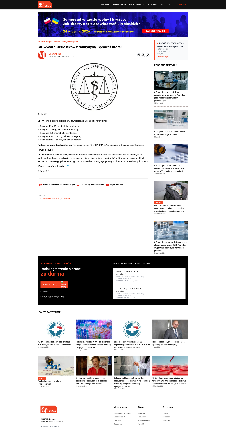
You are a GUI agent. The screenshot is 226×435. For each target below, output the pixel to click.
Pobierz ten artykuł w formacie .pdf (59, 185)
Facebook (166, 417)
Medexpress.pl (44, 41)
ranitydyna (66, 199)
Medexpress (55, 54)
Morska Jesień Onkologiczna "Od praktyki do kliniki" (170, 48)
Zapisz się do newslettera (92, 185)
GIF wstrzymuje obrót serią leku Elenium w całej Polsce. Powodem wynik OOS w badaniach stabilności (169, 168)
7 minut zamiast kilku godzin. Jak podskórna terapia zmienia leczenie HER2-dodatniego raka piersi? (91, 381)
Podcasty (152, 4)
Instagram (166, 420)
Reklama (141, 413)
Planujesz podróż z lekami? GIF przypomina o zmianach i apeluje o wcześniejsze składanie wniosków (169, 208)
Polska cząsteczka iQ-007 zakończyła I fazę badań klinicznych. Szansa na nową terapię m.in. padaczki (93, 345)
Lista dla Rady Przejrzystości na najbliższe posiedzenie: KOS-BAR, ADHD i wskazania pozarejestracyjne (132, 345)
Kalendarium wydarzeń (122, 413)
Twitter (165, 413)
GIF (40, 199)
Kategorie (104, 4)
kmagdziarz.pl (54, 426)
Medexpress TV (119, 417)
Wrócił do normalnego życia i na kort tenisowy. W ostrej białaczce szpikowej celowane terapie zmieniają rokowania (169, 381)
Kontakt (141, 424)
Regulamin (44, 292)
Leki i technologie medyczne (65, 41)
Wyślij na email (116, 185)
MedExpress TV (136, 4)
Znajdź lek (117, 420)
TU (68, 166)
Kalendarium (119, 4)
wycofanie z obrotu (51, 199)
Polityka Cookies (144, 420)
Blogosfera (118, 424)
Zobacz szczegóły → (164, 56)
